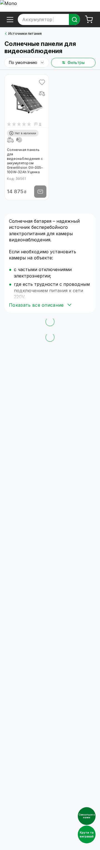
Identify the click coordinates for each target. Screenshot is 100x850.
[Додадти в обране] (42, 82)
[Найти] (74, 19)
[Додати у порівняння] (42, 93)
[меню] (10, 19)
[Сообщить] (40, 191)
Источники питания (25, 33)
